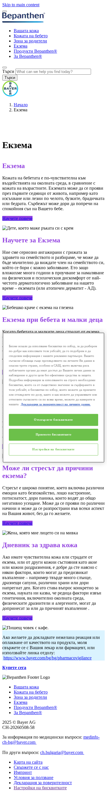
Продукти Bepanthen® (35, 51)
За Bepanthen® (28, 56)
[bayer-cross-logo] (10, 95)
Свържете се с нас (31, 767)
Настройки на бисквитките (53, 449)
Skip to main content (20, 4)
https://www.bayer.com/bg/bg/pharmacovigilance (47, 657)
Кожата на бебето (31, 35)
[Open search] (4, 67)
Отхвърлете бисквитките (53, 420)
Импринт (23, 772)
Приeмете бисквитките (53, 434)
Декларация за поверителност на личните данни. (55, 404)
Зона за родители (30, 40)
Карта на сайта (28, 762)
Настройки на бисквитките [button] (40, 787)
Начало (21, 104)
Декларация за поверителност (43, 782)
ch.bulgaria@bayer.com (62, 752)
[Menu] (4, 11)
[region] (53, 397)
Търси (8, 71)
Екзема (20, 46)
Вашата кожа (26, 30)
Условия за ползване (33, 777)
